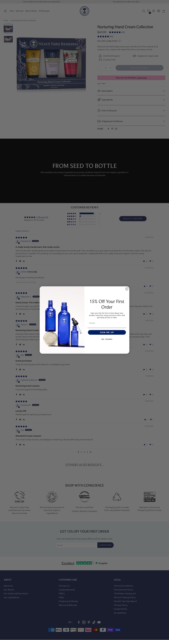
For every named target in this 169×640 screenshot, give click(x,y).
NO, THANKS (107, 339)
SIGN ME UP (107, 332)
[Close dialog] (126, 288)
